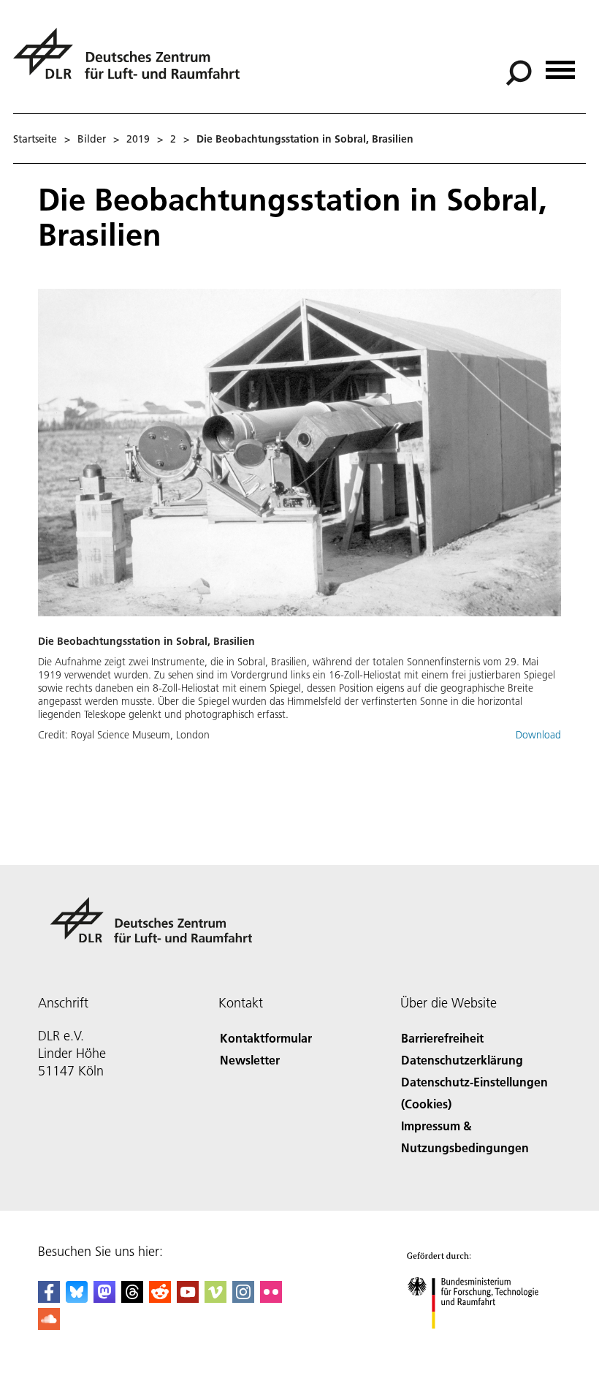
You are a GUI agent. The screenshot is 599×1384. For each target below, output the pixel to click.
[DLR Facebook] (49, 1298)
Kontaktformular (266, 1037)
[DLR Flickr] (271, 1298)
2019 (138, 139)
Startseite (35, 139)
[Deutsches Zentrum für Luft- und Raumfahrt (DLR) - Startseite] (132, 62)
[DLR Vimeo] (215, 1298)
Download (538, 734)
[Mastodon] (104, 1298)
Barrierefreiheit (442, 1037)
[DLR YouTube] (188, 1298)
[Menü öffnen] (560, 64)
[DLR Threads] (132, 1298)
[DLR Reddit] (160, 1298)
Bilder (91, 139)
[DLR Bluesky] (77, 1298)
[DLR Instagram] (243, 1298)
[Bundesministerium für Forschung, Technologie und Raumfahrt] (481, 1343)
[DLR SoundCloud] (49, 1325)
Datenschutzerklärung (462, 1059)
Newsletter (250, 1059)
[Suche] (520, 71)
